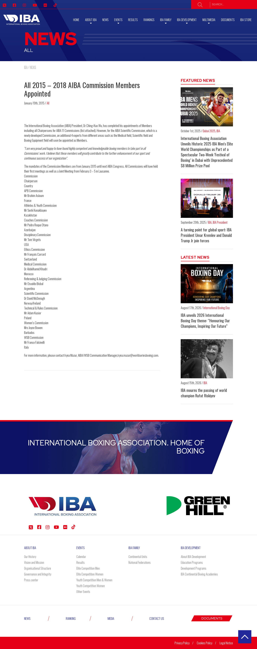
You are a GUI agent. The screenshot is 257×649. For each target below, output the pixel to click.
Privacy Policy (182, 643)
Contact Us (156, 618)
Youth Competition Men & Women (94, 580)
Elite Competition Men (88, 568)
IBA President (220, 222)
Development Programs (193, 568)
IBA (218, 131)
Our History (30, 556)
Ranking (71, 618)
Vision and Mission (34, 562)
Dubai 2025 (209, 131)
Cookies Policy (204, 643)
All (48, 103)
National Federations (139, 562)
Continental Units (137, 556)
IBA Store (246, 19)
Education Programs (192, 562)
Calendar (81, 556)
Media (111, 618)
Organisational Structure (37, 568)
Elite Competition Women (89, 574)
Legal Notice (226, 643)
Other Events (83, 591)
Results (133, 19)
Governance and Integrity (37, 574)
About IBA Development (193, 556)
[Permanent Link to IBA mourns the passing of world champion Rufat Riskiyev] (207, 358)
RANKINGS (149, 19)
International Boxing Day (216, 308)
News (105, 19)
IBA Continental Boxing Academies (199, 574)
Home (76, 19)
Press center (31, 580)
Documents (228, 19)
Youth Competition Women (90, 586)
